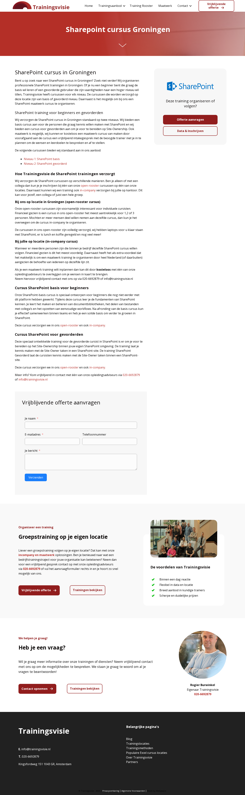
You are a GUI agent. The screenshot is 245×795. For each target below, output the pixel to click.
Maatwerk (165, 6)
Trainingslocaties (137, 744)
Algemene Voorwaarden (133, 790)
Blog (129, 739)
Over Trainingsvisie (139, 757)
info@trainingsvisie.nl (33, 379)
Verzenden (36, 477)
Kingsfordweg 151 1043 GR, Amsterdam (44, 764)
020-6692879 (131, 375)
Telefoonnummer (94, 434)
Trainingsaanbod (110, 6)
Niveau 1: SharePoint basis (42, 159)
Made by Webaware (156, 790)
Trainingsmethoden (139, 748)
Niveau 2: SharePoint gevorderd (45, 164)
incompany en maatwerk (36, 555)
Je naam (30, 418)
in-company (88, 190)
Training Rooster (141, 6)
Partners (132, 762)
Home (89, 6)
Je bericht (31, 451)
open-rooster (90, 186)
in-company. (97, 325)
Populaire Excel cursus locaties (146, 753)
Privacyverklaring (110, 790)
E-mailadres (33, 434)
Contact (183, 6)
